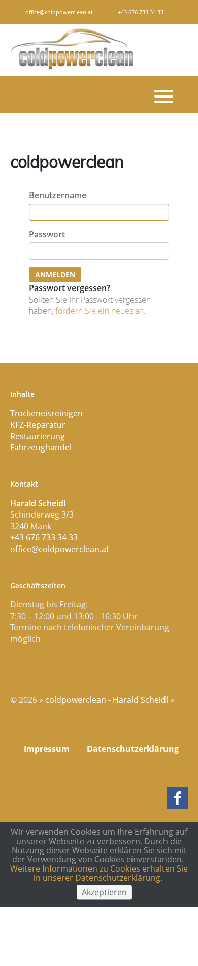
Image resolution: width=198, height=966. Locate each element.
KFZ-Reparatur (37, 424)
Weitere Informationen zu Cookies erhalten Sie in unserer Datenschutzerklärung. (99, 873)
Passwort (47, 234)
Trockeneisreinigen (46, 413)
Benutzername (57, 195)
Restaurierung (37, 436)
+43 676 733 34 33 (44, 537)
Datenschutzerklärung (133, 748)
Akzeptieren (104, 891)
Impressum (47, 748)
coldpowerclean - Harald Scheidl (106, 699)
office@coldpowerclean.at (59, 12)
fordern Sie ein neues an (99, 310)
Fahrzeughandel (41, 447)
